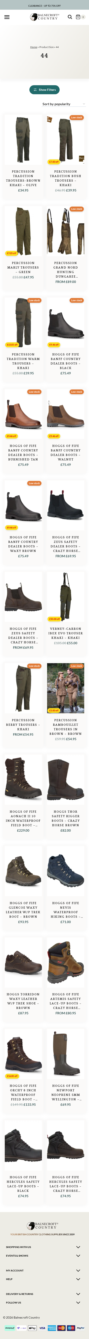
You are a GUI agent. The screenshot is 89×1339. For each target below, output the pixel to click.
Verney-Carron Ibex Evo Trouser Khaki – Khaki (65, 633)
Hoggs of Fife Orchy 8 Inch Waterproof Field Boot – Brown (23, 1095)
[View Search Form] (70, 17)
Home (33, 47)
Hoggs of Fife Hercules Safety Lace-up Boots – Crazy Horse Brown (65, 1186)
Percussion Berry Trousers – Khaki (23, 725)
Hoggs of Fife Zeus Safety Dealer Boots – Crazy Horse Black (66, 546)
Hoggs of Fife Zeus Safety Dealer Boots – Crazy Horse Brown (23, 638)
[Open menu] (7, 17)
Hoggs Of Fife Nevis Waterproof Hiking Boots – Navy (66, 912)
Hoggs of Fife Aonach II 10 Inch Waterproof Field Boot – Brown (23, 821)
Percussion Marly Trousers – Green (23, 267)
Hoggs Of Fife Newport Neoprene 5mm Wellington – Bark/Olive (65, 1095)
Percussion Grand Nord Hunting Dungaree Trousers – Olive (66, 272)
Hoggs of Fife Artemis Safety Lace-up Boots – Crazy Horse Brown (66, 1003)
